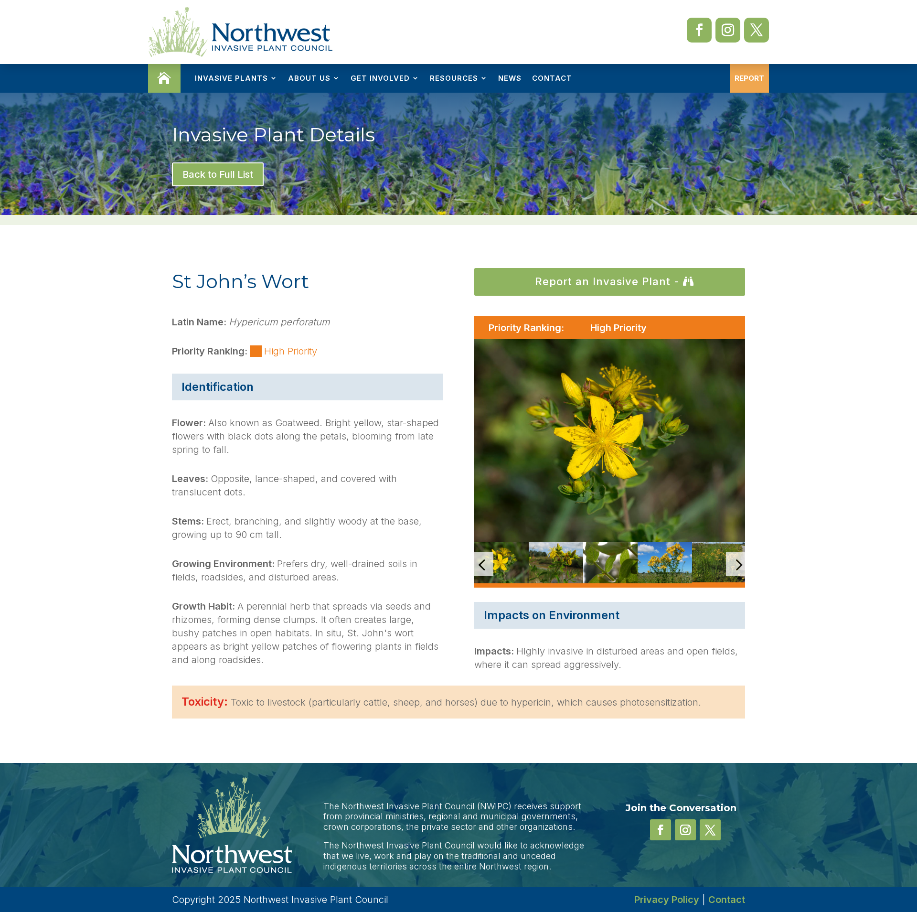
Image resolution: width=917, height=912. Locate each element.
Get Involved (380, 78)
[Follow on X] (756, 30)
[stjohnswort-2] (609, 440)
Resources (454, 78)
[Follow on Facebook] (699, 30)
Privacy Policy (666, 899)
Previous (467, 564)
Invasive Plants (231, 78)
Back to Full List (217, 174)
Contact (552, 78)
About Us (309, 78)
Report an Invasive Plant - (607, 281)
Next (752, 564)
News (510, 78)
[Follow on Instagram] (727, 30)
